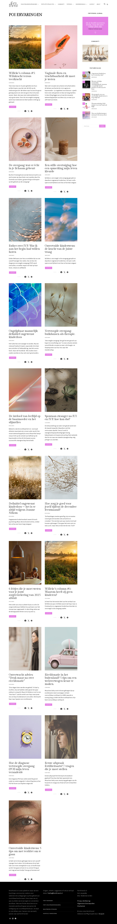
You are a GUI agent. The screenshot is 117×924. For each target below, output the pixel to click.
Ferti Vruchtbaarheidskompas (52, 905)
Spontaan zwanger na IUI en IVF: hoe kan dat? (61, 417)
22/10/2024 (11, 684)
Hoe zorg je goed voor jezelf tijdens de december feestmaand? (60, 506)
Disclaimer (81, 906)
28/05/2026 (94, 77)
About (98, 4)
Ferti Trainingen (48, 900)
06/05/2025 (11, 171)
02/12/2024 (47, 513)
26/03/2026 (94, 108)
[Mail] (10, 918)
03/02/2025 (11, 340)
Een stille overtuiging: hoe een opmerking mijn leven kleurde (61, 168)
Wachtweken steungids (50, 909)
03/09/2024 (11, 775)
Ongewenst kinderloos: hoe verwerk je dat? (98, 74)
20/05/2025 (47, 82)
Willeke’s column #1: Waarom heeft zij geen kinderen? (59, 592)
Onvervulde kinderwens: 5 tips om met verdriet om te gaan (25, 851)
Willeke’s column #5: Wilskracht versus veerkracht (22, 76)
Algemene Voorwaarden (86, 903)
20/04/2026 (94, 99)
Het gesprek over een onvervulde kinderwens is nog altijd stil (99, 96)
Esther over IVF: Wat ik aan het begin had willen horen (24, 249)
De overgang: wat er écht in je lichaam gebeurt (24, 167)
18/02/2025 (47, 255)
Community (61, 4)
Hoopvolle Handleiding (50, 913)
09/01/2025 (11, 425)
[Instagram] (13, 918)
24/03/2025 (11, 255)
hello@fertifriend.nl (55, 893)
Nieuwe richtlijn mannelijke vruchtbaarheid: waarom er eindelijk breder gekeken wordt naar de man (99, 85)
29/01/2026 (94, 117)
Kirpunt (101, 914)
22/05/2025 (11, 82)
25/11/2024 (11, 601)
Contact (91, 4)
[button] (107, 4)
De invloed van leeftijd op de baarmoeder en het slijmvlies (24, 419)
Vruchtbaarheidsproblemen (29, 4)
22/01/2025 (47, 337)
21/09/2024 (47, 687)
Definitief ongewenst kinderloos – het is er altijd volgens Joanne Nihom (22, 508)
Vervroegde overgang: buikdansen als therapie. (60, 332)
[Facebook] (15, 918)
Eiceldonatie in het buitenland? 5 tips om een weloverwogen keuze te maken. (60, 679)
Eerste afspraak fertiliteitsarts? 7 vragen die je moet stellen (59, 766)
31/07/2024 (47, 772)
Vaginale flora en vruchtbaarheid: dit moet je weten (60, 76)
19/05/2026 (94, 91)
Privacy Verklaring (83, 901)
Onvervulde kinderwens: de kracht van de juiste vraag (60, 249)
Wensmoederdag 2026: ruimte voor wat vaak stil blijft (99, 105)
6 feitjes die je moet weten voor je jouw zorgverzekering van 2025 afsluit (25, 593)
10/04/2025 (47, 175)
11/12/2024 (47, 422)
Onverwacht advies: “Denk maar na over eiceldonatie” (21, 678)
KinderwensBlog (80, 4)
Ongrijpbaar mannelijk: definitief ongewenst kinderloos (23, 334)
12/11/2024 (47, 598)
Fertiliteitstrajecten (47, 4)
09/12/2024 (11, 516)
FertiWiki (69, 4)
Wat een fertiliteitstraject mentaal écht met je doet (99, 114)
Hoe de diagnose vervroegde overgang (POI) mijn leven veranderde (22, 767)
